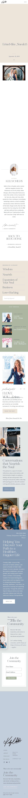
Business (17, 339)
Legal (4, 794)
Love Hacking (18, 314)
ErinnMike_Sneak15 (14, 244)
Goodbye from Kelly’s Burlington (20, 343)
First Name (9, 666)
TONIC (11, 794)
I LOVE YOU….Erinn (18, 317)
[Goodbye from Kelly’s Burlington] (7, 343)
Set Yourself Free (20, 329)
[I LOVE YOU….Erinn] (7, 317)
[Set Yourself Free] (7, 330)
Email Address (10, 672)
